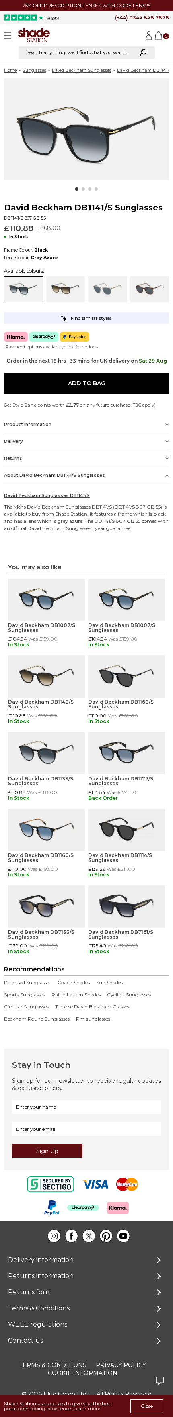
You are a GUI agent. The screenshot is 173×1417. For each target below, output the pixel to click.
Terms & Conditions (39, 1308)
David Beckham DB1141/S (144, 70)
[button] (76, 189)
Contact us (25, 1340)
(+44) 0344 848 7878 (142, 18)
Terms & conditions (52, 1365)
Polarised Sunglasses (27, 982)
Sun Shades (109, 982)
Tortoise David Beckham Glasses (92, 1007)
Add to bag (86, 383)
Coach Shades (74, 982)
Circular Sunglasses (26, 1007)
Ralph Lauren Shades (76, 995)
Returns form (30, 1292)
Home (10, 70)
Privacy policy (121, 1365)
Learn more (86, 1408)
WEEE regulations (37, 1324)
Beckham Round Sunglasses (37, 1019)
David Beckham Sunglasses (81, 70)
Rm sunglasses (93, 1019)
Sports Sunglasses (24, 995)
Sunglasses (34, 70)
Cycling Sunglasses (129, 995)
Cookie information (82, 1373)
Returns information (41, 1276)
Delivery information (41, 1260)
